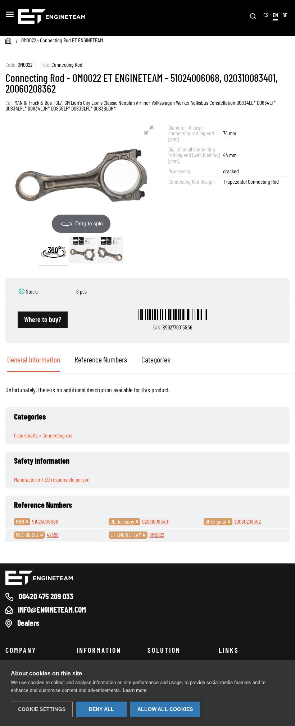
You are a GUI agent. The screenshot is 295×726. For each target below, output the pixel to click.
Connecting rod (57, 436)
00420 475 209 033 (46, 597)
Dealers (28, 623)
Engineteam (75, 16)
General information (33, 360)
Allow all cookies (165, 709)
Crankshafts (26, 436)
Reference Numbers (100, 360)
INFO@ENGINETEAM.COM (52, 610)
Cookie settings (41, 709)
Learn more (134, 690)
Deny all (101, 709)
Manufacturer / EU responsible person (52, 480)
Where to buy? (42, 319)
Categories (155, 360)
